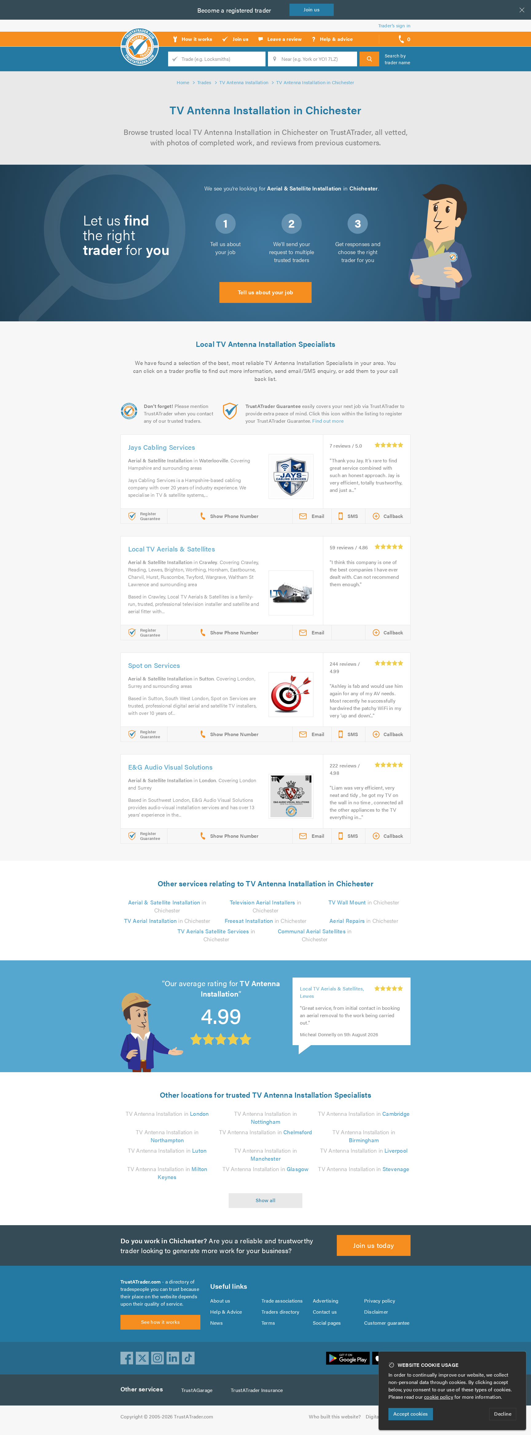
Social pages (327, 1322)
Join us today (373, 1245)
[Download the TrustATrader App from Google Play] (348, 1358)
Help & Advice (226, 1311)
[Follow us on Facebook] (126, 1358)
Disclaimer (376, 1311)
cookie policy (438, 1396)
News (216, 1322)
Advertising (325, 1300)
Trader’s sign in (394, 25)
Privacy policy (379, 1300)
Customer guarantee (387, 1322)
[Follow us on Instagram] (157, 1358)
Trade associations (282, 1300)
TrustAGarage (196, 1390)
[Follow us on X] (142, 1358)
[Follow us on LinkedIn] (173, 1358)
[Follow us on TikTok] (188, 1358)
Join (312, 9)
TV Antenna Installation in (167, 1113)
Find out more (328, 420)
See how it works (160, 1321)
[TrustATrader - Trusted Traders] (139, 36)
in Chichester (167, 906)
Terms (268, 1322)
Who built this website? (335, 1416)
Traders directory (280, 1311)
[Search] (369, 59)
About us (220, 1300)
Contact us (325, 1311)
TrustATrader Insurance (257, 1390)
